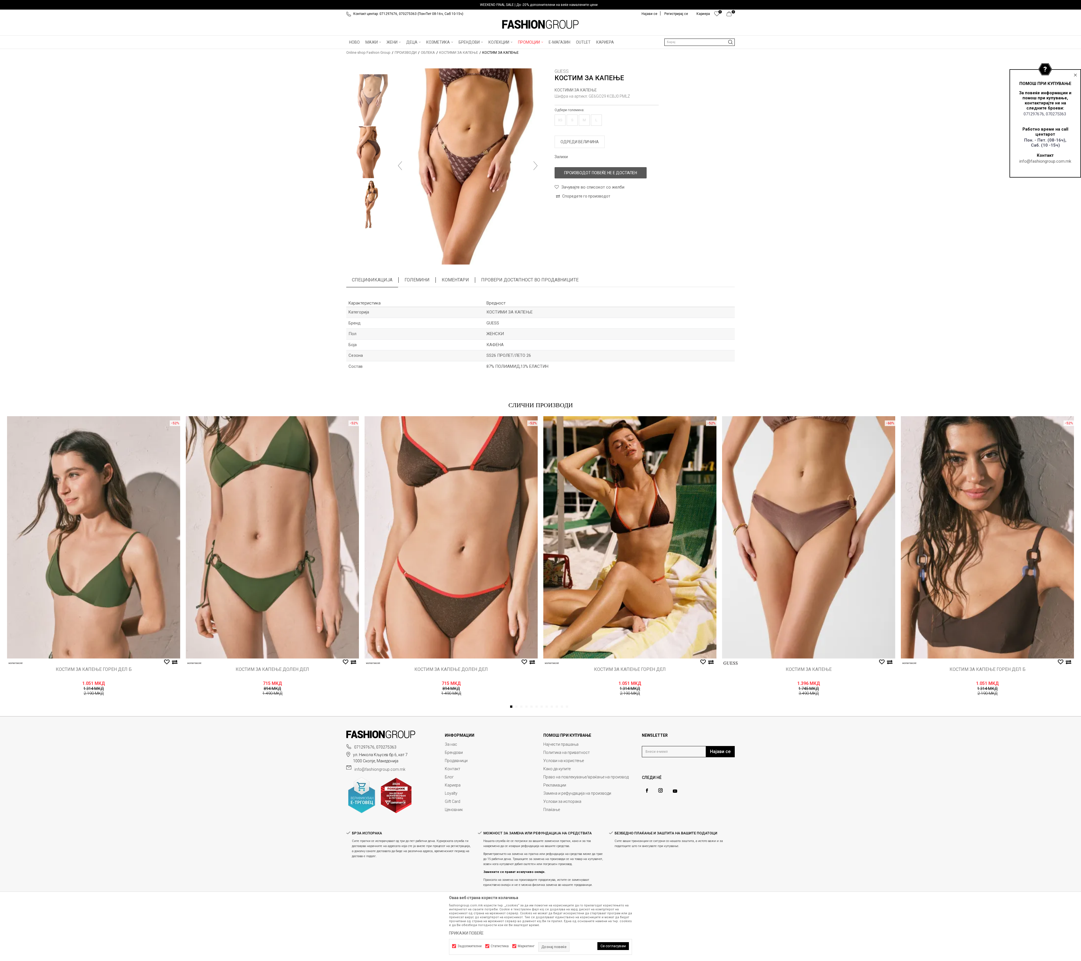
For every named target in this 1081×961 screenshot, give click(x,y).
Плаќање (551, 809)
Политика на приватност (566, 752)
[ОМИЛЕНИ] (717, 15)
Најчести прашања (561, 744)
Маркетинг (526, 946)
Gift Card (452, 801)
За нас (451, 744)
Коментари (455, 280)
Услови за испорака (562, 801)
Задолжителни (469, 946)
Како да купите (557, 769)
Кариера (453, 785)
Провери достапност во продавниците (530, 280)
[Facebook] (647, 790)
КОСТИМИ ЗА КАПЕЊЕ (458, 52)
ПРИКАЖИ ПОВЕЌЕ (466, 933)
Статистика (500, 946)
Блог (449, 777)
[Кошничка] (730, 15)
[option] (540, 5)
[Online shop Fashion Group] (540, 24)
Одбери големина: (569, 110)
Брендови (454, 752)
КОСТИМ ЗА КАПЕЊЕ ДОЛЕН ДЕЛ (272, 669)
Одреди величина (579, 142)
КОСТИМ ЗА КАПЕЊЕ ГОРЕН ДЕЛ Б (94, 669)
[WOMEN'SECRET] (15, 663)
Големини (417, 280)
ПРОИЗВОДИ (406, 52)
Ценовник (454, 809)
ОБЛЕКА (428, 52)
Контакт (452, 769)
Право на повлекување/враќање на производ (586, 777)
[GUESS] (730, 663)
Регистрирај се (676, 14)
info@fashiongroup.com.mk (1045, 161)
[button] (699, 42)
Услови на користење (563, 760)
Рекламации (554, 785)
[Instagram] (660, 790)
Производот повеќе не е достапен (600, 173)
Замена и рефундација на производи (577, 793)
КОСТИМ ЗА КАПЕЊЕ (809, 669)
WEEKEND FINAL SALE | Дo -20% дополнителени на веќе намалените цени (539, 5)
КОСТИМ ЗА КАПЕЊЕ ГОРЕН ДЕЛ (630, 669)
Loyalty (451, 793)
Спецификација (372, 280)
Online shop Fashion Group (368, 52)
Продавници (456, 760)
